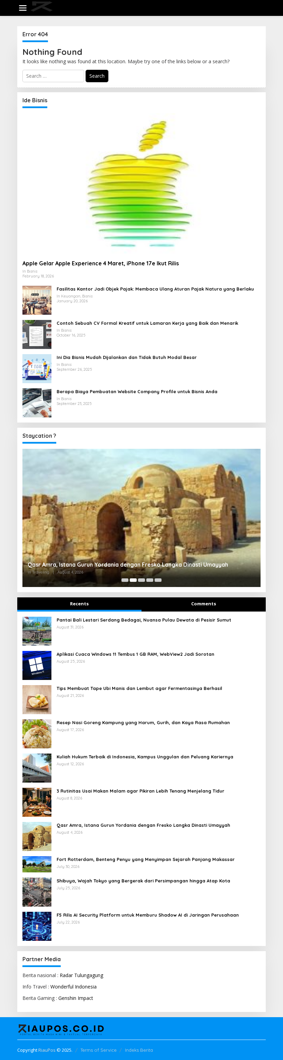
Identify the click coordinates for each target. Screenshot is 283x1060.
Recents (79, 603)
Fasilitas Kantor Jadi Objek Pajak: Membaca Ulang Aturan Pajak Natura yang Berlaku (155, 289)
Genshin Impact (75, 998)
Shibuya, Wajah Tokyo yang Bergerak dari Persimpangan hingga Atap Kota (143, 880)
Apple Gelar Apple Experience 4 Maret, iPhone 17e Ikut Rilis (100, 263)
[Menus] (22, 8)
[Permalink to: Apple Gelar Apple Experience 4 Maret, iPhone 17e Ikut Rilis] (141, 184)
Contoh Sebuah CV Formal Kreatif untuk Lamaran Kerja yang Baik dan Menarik (147, 323)
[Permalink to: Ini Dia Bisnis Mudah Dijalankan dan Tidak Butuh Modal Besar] (36, 368)
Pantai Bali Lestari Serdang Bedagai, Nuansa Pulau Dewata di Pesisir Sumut (144, 620)
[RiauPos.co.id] (142, 7)
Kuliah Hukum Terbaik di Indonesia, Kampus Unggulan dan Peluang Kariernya (145, 756)
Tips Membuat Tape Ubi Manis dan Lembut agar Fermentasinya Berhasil (139, 688)
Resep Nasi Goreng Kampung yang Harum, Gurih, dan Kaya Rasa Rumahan (143, 722)
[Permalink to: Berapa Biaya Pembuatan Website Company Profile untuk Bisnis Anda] (36, 402)
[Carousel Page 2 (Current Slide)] (133, 580)
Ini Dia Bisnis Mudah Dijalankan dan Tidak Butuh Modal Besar (127, 357)
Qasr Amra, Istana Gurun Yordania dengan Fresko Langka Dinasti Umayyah (128, 564)
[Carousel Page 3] (141, 580)
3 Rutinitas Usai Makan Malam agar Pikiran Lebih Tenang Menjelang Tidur (140, 791)
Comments (203, 603)
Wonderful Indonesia (73, 986)
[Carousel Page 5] (158, 580)
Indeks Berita (139, 1050)
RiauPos (47, 1050)
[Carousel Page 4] (149, 580)
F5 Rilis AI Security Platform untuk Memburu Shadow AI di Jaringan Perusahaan (148, 915)
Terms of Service (98, 1050)
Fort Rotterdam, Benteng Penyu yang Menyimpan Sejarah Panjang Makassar (146, 859)
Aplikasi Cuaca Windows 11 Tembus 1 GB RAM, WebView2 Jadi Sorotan (135, 654)
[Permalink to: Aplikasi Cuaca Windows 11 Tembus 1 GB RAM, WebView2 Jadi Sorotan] (36, 665)
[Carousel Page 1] (124, 580)
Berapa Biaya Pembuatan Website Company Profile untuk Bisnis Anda (137, 391)
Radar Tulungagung (81, 975)
